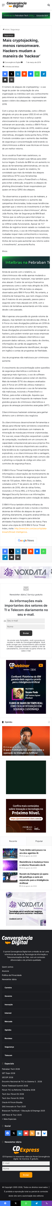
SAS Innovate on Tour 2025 (14, 1106)
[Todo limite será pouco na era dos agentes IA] (10, 853)
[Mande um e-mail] (22, 62)
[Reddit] (24, 74)
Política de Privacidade (12, 975)
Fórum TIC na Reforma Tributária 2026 (18, 1090)
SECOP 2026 (7, 1077)
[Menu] (3, 6)
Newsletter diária (9, 979)
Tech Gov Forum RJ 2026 (13, 1098)
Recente (13, 841)
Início (6, 29)
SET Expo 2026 (8, 1073)
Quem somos (7, 967)
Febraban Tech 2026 (11, 1069)
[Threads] (38, 1133)
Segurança (15, 29)
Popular (39, 841)
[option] (26, 741)
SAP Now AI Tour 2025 (12, 1115)
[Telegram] (43, 74)
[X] (11, 74)
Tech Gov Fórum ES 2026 (13, 1094)
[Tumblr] (24, 551)
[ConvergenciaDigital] (17, 5)
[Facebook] (5, 74)
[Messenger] (30, 74)
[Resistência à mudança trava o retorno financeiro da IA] (10, 865)
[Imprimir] (11, 80)
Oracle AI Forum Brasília (12, 1102)
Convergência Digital (13, 62)
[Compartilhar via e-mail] (5, 80)
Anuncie (5, 971)
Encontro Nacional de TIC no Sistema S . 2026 (22, 1081)
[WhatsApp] (37, 74)
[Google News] (26, 541)
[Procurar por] (48, 6)
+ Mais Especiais (9, 1119)
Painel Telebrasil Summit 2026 (15, 1086)
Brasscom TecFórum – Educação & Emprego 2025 (23, 1111)
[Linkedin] (18, 74)
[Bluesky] (44, 1133)
